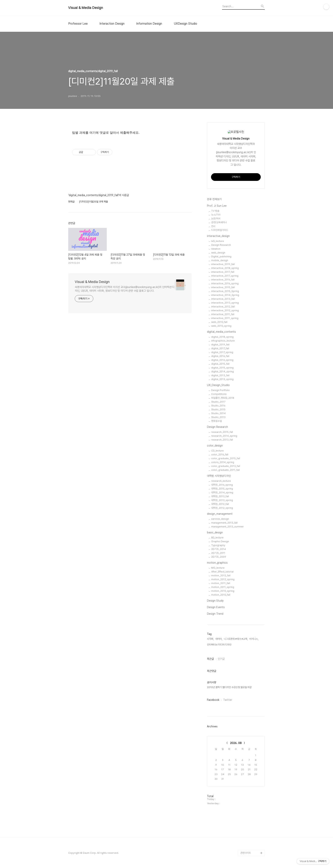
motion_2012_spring (223, 579)
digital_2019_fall (220, 344)
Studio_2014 (218, 413)
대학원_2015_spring (222, 488)
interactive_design (218, 236)
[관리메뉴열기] (326, 7)
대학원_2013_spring (222, 500)
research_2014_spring (224, 435)
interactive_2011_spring (224, 318)
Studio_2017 (218, 401)
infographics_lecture (223, 340)
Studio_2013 (218, 417)
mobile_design (219, 260)
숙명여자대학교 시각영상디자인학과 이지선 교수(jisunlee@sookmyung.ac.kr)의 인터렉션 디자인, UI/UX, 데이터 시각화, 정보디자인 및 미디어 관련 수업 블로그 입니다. (124, 288)
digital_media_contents (221, 331)
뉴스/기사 (215, 214)
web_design (218, 252)
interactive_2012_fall (223, 306)
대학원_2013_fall (220, 496)
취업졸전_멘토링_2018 (222, 397)
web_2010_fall (219, 322)
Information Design (149, 23)
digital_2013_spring (222, 379)
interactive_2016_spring (225, 283)
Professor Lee (78, 23)
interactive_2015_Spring (225, 291)
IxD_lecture (217, 241)
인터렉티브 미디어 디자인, (219, 644)
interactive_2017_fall (222, 271)
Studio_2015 (218, 409)
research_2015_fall (222, 432)
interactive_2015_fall (223, 287)
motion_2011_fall (220, 583)
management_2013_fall (224, 522)
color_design (215, 445)
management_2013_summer (227, 526)
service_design (220, 518)
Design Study (215, 600)
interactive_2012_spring (225, 310)
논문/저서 (215, 218)
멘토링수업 (216, 421)
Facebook (213, 699)
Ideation (215, 248)
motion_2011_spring (222, 587)
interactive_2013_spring (225, 302)
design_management (220, 513)
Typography (218, 545)
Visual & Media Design (85, 8)
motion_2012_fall (220, 575)
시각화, (210, 638)
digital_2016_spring (222, 359)
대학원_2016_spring (222, 484)
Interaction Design (111, 23)
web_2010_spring (221, 325)
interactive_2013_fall (223, 298)
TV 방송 (215, 210)
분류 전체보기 (214, 199)
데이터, (218, 638)
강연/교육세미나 (219, 222)
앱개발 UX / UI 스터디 (251, 828)
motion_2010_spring (222, 590)
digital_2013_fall (220, 375)
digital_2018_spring (222, 336)
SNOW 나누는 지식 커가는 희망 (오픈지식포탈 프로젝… (252, 785)
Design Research (221, 244)
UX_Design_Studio (218, 385)
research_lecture (221, 480)
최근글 (210, 658)
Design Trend (215, 613)
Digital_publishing (221, 256)
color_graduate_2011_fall (225, 469)
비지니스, (253, 638)
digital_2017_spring (222, 352)
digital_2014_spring (222, 371)
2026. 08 (236, 743)
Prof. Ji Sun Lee (217, 205)
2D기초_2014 (218, 549)
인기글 (221, 658)
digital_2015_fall (220, 363)
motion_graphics (217, 562)
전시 (213, 226)
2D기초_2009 (218, 556)
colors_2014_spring (222, 462)
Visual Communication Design (249, 816)
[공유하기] (86, 152)
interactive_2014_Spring (225, 295)
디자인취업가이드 (219, 230)
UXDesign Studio (185, 23)
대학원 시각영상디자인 (219, 475)
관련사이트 (245, 852)
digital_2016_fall (220, 356)
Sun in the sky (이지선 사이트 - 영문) (252, 800)
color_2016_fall (219, 454)
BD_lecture (217, 537)
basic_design (215, 532)
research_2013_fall (222, 439)
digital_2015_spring (222, 367)
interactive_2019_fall (223, 264)
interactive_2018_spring (225, 268)
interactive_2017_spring (224, 275)
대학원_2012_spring (222, 507)
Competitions (219, 394)
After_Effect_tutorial (222, 571)
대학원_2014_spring (222, 492)
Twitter (227, 699)
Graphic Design (220, 541)
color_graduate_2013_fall (225, 466)
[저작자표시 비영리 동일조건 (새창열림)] (117, 152)
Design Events (216, 607)
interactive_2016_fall (223, 279)
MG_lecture (218, 567)
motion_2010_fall (220, 594)
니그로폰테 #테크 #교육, (236, 638)
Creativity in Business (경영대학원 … (251, 766)
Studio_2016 (218, 405)
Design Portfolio (220, 390)
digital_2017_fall (220, 348)
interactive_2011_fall (222, 314)
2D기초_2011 (218, 553)
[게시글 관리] (91, 152)
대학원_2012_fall (220, 504)
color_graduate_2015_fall (225, 458)
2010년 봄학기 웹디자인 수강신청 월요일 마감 (229, 687)
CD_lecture (217, 450)
